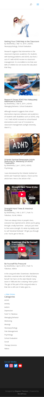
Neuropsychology (10, 46)
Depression (8, 311)
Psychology (8, 168)
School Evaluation (24, 46)
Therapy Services (10, 345)
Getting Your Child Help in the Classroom (21, 41)
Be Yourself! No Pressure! (15, 263)
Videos (19, 215)
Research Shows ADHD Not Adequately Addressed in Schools (20, 100)
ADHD (30, 44)
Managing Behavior (11, 106)
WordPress (22, 394)
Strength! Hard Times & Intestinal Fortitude (18, 209)
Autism (6, 307)
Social (14, 215)
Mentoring (8, 321)
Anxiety (7, 304)
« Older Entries (9, 294)
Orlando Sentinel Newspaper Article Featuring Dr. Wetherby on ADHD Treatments (19, 161)
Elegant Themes (21, 391)
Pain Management (11, 331)
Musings (7, 324)
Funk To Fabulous (10, 314)
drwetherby (11, 44)
